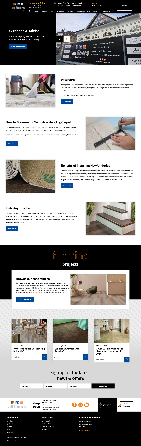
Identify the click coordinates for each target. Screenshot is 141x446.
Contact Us (106, 11)
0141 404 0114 (98, 4)
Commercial (60, 11)
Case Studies (81, 11)
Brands (70, 11)
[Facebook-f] (74, 405)
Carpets (44, 11)
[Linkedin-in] (86, 405)
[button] (59, 39)
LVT (52, 11)
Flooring (35, 11)
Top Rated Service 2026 (35, 6)
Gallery (89, 11)
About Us (96, 11)
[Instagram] (80, 405)
